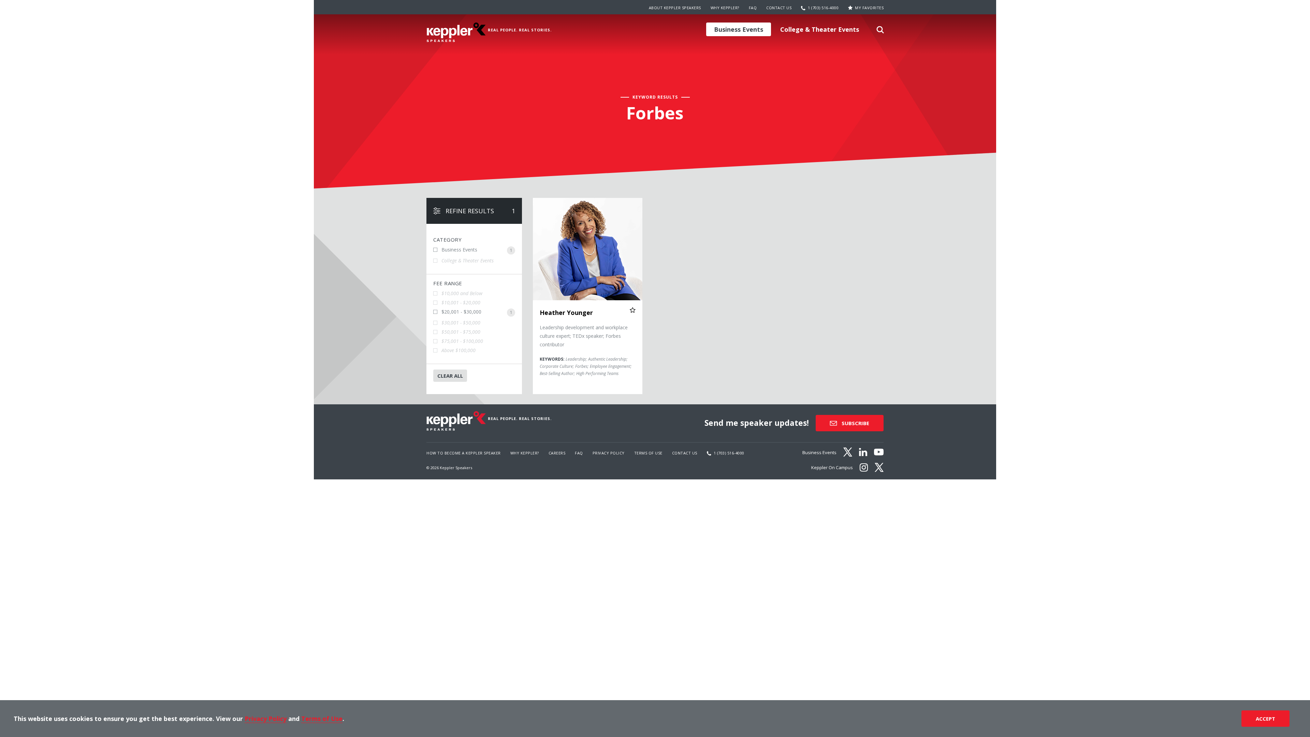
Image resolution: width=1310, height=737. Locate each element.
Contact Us (778, 7)
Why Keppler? (725, 7)
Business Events (738, 29)
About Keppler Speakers (675, 7)
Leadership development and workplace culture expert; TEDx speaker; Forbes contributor (584, 336)
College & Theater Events (819, 29)
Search (880, 31)
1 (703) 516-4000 (823, 7)
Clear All (450, 375)
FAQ (753, 7)
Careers (557, 453)
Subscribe (854, 423)
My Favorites (869, 7)
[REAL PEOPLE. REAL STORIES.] (456, 32)
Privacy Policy (609, 453)
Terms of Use (648, 453)
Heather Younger (566, 312)
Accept (1265, 718)
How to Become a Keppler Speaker (463, 453)
